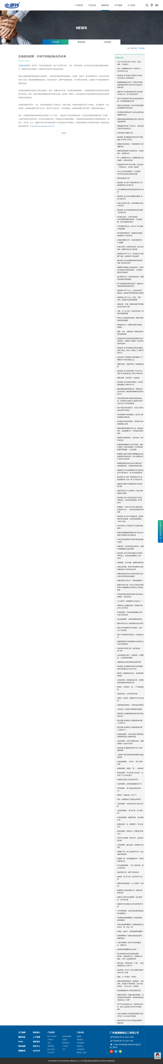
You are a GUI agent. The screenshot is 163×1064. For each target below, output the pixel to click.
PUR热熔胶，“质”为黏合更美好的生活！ (129, 789)
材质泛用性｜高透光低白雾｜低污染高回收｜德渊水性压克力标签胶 (130, 248)
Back (64, 133)
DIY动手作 (51, 1052)
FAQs (20, 1041)
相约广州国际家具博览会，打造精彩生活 (130, 636)
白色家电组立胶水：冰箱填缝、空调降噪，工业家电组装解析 (130, 656)
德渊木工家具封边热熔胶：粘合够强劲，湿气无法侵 (129, 898)
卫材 (49, 1043)
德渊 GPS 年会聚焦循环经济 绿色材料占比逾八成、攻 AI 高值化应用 (130, 93)
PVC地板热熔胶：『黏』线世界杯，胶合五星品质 (130, 866)
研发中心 (36, 1046)
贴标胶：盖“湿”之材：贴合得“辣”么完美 (130, 877)
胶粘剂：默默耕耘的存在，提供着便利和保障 (130, 674)
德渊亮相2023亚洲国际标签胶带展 (129, 662)
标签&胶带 (65, 1043)
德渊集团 (21, 1050)
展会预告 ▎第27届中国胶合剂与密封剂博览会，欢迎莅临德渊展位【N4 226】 (130, 555)
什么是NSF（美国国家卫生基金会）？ (130, 601)
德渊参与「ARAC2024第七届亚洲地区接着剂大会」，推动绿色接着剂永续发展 (130, 509)
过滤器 (64, 1039)
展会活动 (81, 42)
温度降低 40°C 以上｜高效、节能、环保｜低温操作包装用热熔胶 (129, 298)
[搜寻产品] (147, 5)
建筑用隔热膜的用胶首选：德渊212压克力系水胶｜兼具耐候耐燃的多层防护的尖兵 (130, 391)
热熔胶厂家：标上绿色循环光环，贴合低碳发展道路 (130, 852)
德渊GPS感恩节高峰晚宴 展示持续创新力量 (129, 485)
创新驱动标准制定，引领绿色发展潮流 (130, 705)
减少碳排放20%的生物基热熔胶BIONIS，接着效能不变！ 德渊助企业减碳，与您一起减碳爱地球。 (129, 956)
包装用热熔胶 (66, 1036)
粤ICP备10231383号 (91, 1061)
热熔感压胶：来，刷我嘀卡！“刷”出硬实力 (130, 825)
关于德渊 (21, 1032)
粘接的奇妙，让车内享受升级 (127, 694)
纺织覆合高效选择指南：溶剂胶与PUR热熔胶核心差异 (130, 422)
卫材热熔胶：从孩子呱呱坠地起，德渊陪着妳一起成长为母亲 (130, 742)
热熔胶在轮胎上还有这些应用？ (128, 779)
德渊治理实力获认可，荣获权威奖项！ (130, 580)
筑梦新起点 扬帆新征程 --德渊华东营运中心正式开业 (130, 606)
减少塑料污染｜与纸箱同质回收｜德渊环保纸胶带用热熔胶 (130, 278)
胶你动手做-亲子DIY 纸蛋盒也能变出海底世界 (129, 1021)
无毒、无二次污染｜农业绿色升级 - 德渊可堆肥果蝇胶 (130, 312)
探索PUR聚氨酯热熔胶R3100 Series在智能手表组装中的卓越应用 (130, 533)
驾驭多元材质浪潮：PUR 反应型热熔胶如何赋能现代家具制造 (130, 106)
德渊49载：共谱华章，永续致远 (128, 378)
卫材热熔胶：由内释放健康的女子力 (129, 784)
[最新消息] (105, 5)
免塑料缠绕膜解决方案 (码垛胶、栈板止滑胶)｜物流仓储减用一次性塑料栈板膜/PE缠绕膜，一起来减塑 (130, 447)
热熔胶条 (80, 1039)
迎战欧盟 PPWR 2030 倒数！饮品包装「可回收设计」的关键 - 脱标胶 (130, 165)
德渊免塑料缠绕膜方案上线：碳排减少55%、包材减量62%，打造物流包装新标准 (130, 430)
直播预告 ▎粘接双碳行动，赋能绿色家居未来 (129, 891)
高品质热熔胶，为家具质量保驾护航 (129, 619)
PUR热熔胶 (80, 1043)
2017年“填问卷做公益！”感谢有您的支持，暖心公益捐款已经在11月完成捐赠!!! (130, 1006)
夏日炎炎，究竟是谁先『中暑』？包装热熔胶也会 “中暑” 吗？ (130, 964)
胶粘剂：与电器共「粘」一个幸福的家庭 (130, 688)
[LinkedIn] (116, 1051)
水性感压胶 (80, 1049)
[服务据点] (152, 5)
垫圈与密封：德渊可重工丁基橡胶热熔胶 (130, 365)
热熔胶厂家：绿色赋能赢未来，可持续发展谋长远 (130, 859)
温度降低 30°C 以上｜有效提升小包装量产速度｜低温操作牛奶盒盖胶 (130, 255)
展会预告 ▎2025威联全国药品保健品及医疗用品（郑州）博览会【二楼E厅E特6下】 (130, 350)
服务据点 (36, 1041)
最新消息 (134, 48)
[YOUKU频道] (111, 1051)
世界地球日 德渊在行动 (125, 133)
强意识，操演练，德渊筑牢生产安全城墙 (130, 699)
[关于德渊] (118, 5)
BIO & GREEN (51, 1036)
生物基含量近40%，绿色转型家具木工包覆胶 (129, 241)
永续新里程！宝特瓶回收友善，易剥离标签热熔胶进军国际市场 (130, 681)
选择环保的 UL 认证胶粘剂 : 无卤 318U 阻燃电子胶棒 (130, 492)
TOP (157, 1061)
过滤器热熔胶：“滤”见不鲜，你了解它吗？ (130, 811)
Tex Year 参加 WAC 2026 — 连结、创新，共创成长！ (129, 63)
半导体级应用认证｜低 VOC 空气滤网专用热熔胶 (130, 227)
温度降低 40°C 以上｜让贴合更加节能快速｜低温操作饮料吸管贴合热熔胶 (130, 291)
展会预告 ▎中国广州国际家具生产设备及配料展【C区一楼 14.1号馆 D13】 (130, 478)
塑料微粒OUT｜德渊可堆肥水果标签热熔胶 (129, 326)
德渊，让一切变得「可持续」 (127, 977)
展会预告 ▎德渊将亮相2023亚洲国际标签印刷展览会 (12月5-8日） (130, 667)
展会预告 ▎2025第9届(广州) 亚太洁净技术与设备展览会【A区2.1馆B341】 (130, 372)
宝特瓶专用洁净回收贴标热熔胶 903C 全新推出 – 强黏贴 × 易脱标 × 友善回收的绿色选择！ (130, 341)
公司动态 (107, 42)
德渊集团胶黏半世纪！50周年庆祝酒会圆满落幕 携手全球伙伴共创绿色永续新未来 (129, 84)
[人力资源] (131, 5)
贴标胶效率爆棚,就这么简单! (127, 949)
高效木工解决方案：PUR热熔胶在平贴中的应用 (130, 204)
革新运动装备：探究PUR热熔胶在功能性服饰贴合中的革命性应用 (130, 568)
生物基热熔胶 (23, 65)
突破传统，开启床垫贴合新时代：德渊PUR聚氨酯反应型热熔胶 (130, 547)
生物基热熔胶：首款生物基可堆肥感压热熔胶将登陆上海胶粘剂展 (130, 735)
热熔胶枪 (80, 1046)
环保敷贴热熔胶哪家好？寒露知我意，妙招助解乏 (130, 919)
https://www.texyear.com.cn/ (42, 126)
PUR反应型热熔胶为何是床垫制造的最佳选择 (130, 540)
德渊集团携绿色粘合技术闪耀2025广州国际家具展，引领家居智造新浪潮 (130, 464)
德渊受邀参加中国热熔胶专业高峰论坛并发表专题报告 (130, 642)
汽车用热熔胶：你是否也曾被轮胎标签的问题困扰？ (130, 912)
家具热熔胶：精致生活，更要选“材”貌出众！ (130, 832)
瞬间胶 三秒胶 (81, 1052)
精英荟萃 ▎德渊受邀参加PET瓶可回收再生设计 (130, 714)
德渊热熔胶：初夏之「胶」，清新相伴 (130, 768)
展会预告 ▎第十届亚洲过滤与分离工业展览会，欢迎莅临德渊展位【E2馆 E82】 (129, 500)
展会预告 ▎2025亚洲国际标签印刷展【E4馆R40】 (130, 211)
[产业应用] (78, 5)
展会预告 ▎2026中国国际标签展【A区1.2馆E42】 (129, 197)
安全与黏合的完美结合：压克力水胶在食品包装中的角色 (130, 409)
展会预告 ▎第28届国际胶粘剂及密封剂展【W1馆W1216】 (130, 261)
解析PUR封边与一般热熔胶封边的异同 (130, 623)
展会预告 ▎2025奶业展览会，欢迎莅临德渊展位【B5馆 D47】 (130, 383)
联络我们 (36, 1032)
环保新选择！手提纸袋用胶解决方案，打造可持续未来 (130, 613)
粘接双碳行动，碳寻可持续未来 (128, 872)
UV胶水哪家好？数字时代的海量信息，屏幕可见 (129, 943)
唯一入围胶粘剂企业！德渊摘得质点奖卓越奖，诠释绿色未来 (130, 159)
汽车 (63, 1049)
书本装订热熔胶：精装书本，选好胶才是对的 (130, 839)
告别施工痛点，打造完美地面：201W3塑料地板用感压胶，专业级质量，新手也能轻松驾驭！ (129, 219)
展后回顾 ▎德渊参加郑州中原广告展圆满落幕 (129, 749)
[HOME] (128, 48)
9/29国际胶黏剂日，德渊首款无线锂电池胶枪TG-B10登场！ (129, 234)
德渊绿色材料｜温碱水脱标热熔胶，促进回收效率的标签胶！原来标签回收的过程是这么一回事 (130, 997)
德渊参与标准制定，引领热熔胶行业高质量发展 (130, 145)
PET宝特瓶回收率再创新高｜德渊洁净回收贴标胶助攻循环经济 (130, 284)
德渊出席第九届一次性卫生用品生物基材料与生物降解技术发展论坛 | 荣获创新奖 (130, 587)
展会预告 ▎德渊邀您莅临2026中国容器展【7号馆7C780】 (130, 138)
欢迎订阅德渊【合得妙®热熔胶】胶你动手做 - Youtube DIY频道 (130, 1015)
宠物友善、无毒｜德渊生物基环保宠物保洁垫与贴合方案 (130, 305)
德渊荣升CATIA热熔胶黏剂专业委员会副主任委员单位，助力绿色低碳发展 (130, 471)
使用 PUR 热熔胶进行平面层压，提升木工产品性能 (129, 629)
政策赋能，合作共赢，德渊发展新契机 (130, 562)
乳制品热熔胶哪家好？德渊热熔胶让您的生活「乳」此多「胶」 (130, 925)
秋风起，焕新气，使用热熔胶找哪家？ (130, 931)
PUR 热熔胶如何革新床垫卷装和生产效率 (130, 190)
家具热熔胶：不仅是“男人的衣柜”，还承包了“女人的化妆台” (130, 774)
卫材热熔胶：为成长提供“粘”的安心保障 (130, 805)
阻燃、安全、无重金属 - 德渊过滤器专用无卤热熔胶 (130, 332)
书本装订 (50, 1039)
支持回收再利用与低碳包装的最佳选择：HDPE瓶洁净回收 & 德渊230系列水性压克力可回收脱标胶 (130, 401)
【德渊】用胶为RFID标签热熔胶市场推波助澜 (130, 756)
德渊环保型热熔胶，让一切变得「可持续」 (130, 884)
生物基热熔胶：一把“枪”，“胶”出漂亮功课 (130, 762)
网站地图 (21, 1046)
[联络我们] (156, 5)
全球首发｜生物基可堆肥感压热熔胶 (129, 709)
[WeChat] (120, 1051)
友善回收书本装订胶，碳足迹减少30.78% (128, 649)
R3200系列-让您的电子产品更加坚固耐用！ (130, 527)
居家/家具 (50, 1046)
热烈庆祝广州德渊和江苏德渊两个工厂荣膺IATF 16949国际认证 (130, 358)
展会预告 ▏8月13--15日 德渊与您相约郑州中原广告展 (130, 971)
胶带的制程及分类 (123, 178)
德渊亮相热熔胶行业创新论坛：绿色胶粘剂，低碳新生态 (130, 152)
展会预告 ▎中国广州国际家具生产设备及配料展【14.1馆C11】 (129, 183)
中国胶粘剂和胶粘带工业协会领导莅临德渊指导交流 (130, 113)
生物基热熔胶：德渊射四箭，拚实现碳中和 (130, 818)
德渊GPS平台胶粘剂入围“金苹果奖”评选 (130, 905)
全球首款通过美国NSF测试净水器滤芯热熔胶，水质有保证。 (130, 595)
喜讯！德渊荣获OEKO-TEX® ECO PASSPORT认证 (128, 69)
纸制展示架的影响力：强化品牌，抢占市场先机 (130, 438)
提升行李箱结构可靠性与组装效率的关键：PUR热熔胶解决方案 (130, 99)
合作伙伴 (36, 1050)
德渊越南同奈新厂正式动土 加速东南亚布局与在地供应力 (130, 127)
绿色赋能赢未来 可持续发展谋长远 (129, 990)
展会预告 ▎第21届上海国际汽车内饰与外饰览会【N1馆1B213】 (129, 76)
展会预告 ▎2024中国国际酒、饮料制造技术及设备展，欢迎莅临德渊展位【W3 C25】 (130, 519)
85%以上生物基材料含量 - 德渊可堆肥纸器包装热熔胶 (130, 319)
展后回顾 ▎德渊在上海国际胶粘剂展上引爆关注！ (129, 721)
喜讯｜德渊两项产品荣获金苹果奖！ (129, 799)
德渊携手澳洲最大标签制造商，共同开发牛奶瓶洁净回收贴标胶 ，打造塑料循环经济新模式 (130, 270)
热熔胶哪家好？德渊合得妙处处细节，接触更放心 (130, 937)
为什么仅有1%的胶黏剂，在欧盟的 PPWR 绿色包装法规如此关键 (128, 172)
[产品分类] (92, 5)
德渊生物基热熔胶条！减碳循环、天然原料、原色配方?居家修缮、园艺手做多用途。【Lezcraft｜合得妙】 (130, 983)
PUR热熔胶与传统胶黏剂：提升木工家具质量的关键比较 (130, 415)
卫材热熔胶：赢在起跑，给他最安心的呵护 (130, 846)
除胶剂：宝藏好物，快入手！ (127, 795)
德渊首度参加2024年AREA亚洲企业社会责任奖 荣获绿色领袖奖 (130, 575)
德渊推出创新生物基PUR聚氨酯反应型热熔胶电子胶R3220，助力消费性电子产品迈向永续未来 (130, 456)
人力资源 (36, 1037)
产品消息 (55, 42)
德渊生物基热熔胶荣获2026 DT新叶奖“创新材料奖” (130, 120)
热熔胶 (79, 1036)
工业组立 (65, 1046)
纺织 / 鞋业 (51, 1049)
